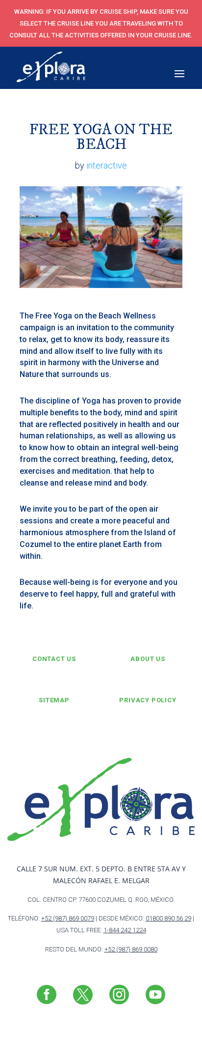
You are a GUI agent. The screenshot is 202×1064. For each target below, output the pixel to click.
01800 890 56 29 (168, 918)
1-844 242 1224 (124, 930)
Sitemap (54, 700)
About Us (147, 658)
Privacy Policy (147, 700)
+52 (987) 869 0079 (67, 918)
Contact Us (54, 658)
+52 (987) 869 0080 (130, 949)
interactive (106, 165)
